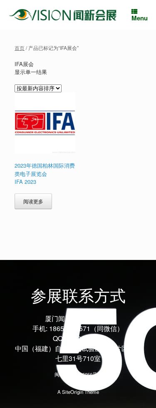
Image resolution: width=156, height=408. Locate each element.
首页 (20, 47)
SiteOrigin (72, 391)
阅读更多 (33, 201)
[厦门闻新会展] (62, 15)
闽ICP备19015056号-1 (78, 374)
